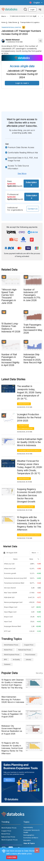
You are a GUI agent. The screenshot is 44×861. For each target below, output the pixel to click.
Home (3, 22)
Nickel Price (8, 650)
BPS (5, 659)
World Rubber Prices (11, 645)
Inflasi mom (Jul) (9, 568)
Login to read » (22, 83)
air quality (16, 659)
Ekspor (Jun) (8, 617)
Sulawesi (7, 664)
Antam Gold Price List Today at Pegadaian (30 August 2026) (11, 714)
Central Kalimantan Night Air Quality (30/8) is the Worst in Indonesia (29, 442)
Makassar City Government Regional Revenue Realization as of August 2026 (11, 730)
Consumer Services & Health (29, 450)
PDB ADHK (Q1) (9, 597)
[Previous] (38, 16)
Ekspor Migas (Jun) (10, 607)
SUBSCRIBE (11, 857)
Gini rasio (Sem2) (10, 588)
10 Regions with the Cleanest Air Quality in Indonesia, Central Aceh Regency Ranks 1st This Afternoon (29, 523)
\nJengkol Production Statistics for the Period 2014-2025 (29, 417)
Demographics (24, 404)
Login (32, 9)
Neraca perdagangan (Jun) (13, 602)
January (28, 659)
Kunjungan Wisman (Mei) (12, 626)
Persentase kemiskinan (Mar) (14, 583)
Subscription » (31, 183)
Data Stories (12, 22)
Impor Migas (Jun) (10, 612)
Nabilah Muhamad (12, 40)
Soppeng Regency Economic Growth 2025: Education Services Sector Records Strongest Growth (29, 495)
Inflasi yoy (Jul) (9, 564)
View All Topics (29, 843)
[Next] (42, 16)
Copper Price (28, 645)
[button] (35, 3)
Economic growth (10, 573)
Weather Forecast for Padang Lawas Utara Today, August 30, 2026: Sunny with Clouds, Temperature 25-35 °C (29, 467)
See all (38, 673)
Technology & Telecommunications (25, 427)
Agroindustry (28, 827)
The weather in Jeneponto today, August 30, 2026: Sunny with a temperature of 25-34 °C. (29, 392)
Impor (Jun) (8, 621)
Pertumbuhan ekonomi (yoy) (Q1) (15, 578)
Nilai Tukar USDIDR (10, 593)
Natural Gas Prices (24, 650)
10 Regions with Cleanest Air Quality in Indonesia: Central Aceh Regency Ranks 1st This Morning (12, 684)
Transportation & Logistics (29, 22)
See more (22, 173)
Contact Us (33, 209)
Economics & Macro (26, 507)
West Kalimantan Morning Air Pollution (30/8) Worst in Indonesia (12, 699)
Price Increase (30, 654)
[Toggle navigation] (40, 9)
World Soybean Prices (11, 654)
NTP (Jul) (7, 631)
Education (27, 840)
